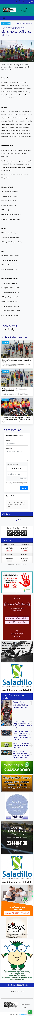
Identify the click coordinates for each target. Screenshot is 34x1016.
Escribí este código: (12, 464)
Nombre (8, 440)
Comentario (9, 448)
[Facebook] (27, 1)
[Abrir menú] (4, 18)
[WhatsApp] (20, 1)
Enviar (24, 488)
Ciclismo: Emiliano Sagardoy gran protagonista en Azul (14, 390)
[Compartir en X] (9, 329)
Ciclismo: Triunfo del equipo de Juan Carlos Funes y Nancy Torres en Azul (16, 418)
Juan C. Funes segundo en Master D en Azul (17, 361)
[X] (23, 1)
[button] (17, 1)
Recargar (23, 478)
